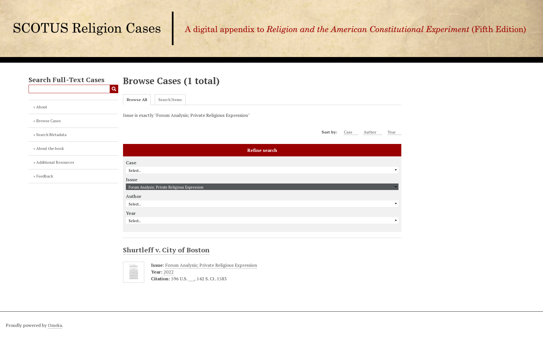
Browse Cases (48, 120)
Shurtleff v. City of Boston (166, 249)
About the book (50, 148)
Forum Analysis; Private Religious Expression (211, 265)
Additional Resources (55, 162)
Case (348, 132)
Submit (114, 89)
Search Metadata (51, 134)
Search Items (170, 99)
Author (370, 132)
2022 (168, 272)
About (41, 107)
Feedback (44, 176)
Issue (131, 179)
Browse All (137, 99)
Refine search (262, 150)
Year (392, 132)
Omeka (55, 325)
